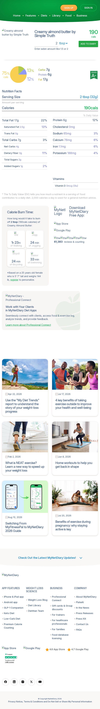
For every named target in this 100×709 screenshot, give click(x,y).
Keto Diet (9, 613)
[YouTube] (40, 682)
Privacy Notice (15, 701)
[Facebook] (5, 682)
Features (30, 15)
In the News (82, 607)
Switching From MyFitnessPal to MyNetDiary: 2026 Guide (24, 527)
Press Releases (84, 613)
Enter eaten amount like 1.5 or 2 (51, 48)
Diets (44, 15)
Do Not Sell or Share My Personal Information (70, 701)
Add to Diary (88, 43)
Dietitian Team (36, 610)
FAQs (79, 629)
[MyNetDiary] (21, 6)
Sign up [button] (68, 8)
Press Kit (81, 618)
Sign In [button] (88, 7)
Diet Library (34, 605)
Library (56, 15)
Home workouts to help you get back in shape (73, 465)
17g (43, 79)
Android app (10, 602)
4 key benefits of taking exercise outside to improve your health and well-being (73, 404)
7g (44, 70)
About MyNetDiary (86, 596)
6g (45, 74)
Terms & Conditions (33, 701)
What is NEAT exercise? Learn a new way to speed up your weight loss (24, 466)
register (14, 279)
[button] (71, 224)
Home (16, 15)
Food (68, 15)
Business (81, 15)
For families (58, 629)
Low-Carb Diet (12, 618)
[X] (31, 682)
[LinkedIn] (14, 682)
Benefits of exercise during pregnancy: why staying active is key (72, 525)
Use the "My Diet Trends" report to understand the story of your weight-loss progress (22, 405)
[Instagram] (22, 682)
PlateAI (80, 602)
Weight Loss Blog (37, 600)
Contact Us (82, 624)
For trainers (58, 614)
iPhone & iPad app (14, 596)
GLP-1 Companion (13, 607)
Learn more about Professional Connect (28, 325)
